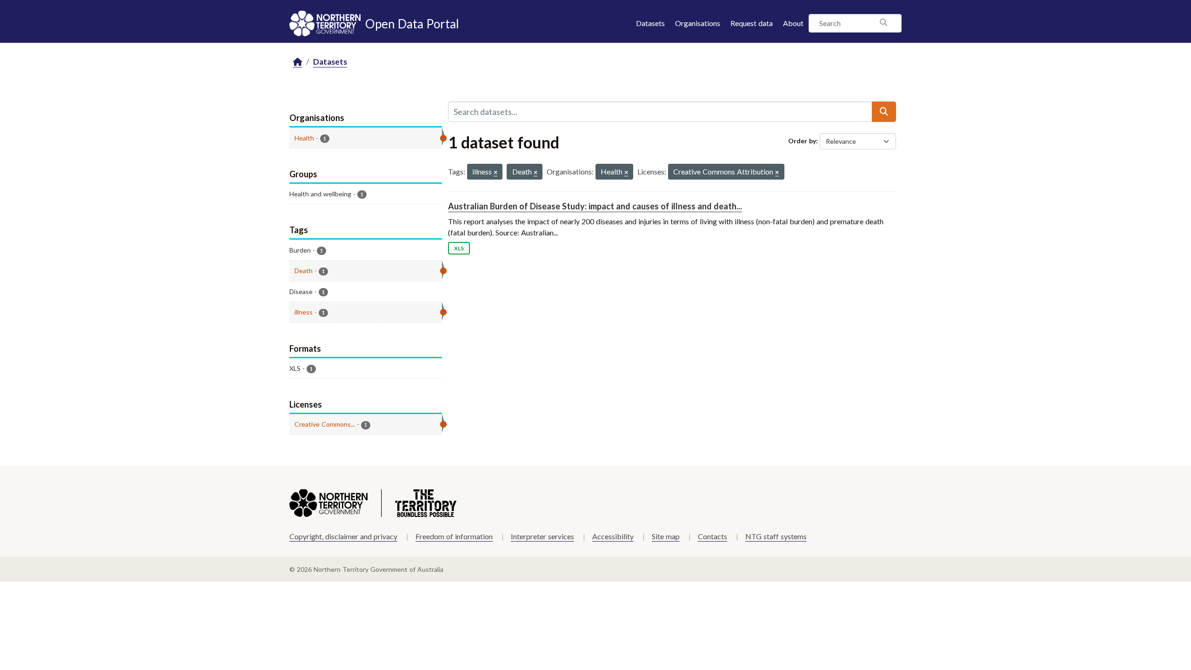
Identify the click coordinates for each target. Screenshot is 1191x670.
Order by (802, 141)
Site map (666, 536)
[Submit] (884, 111)
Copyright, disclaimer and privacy (343, 536)
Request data (751, 23)
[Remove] (495, 172)
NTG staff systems (776, 536)
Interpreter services (542, 536)
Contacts (712, 536)
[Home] (297, 62)
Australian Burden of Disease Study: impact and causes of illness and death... (595, 206)
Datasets (650, 23)
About (793, 23)
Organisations (697, 23)
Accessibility (613, 536)
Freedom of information (454, 536)
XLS (459, 248)
